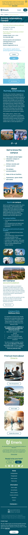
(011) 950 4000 (9, 37)
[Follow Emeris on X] (6, 466)
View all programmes (14, 383)
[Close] (26, 1)
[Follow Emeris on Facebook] (9, 466)
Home (2, 14)
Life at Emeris (14, 490)
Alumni (14, 500)
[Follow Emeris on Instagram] (16, 466)
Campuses (6, 14)
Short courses (14, 478)
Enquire (19, 10)
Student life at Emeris (14, 433)
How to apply (14, 408)
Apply (14, 58)
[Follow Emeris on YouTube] (19, 466)
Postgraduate (14, 476)
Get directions (14, 81)
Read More (14, 5)
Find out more (8, 304)
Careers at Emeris (14, 495)
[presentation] (12, 143)
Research (14, 497)
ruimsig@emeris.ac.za (9, 41)
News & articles (14, 492)
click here (7, 528)
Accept (14, 532)
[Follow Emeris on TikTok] (22, 466)
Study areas (14, 481)
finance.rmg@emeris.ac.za (10, 45)
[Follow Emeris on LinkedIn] (12, 466)
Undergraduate (14, 473)
